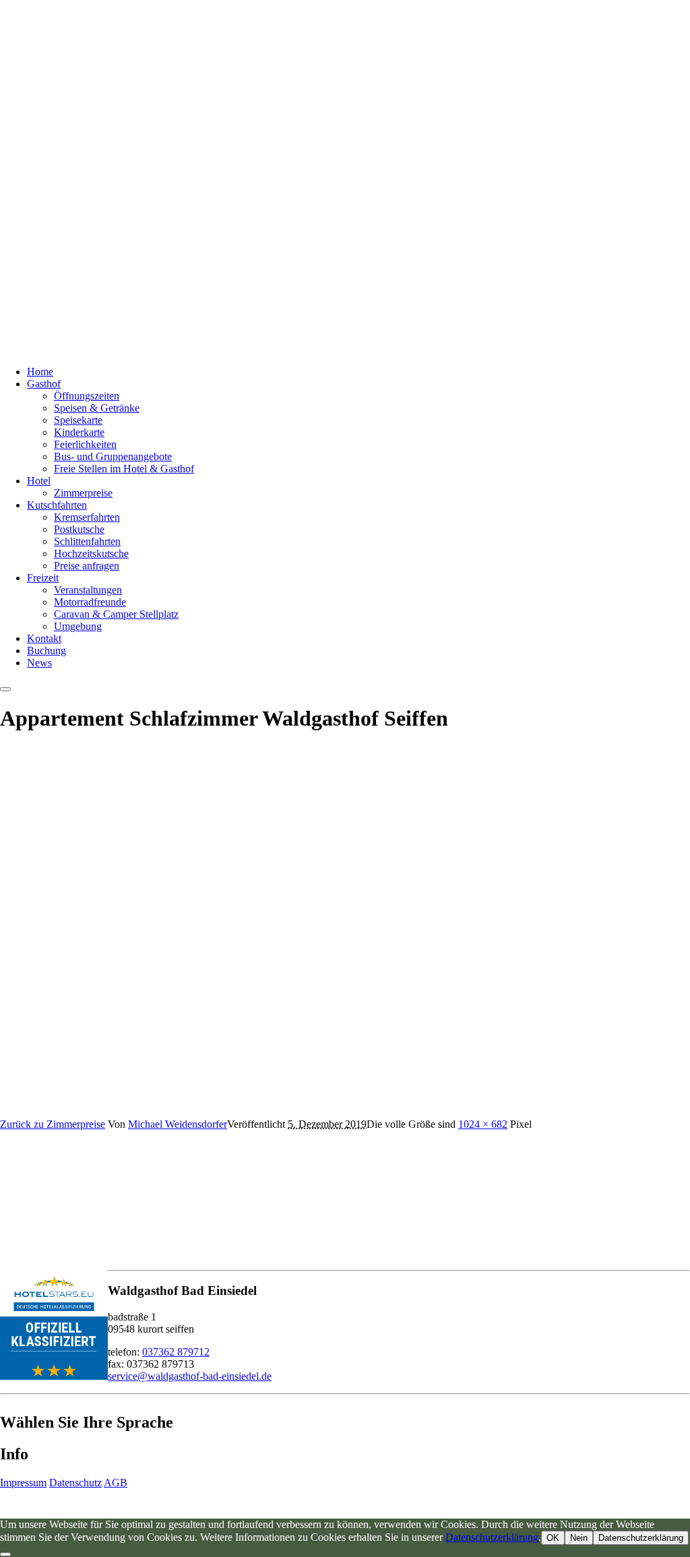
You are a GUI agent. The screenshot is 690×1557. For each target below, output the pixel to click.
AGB (115, 1482)
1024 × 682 (482, 1124)
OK (552, 1538)
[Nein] (5, 1554)
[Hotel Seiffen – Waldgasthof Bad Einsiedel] (168, 348)
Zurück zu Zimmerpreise (52, 1124)
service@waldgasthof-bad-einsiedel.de (190, 1376)
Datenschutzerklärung (491, 1537)
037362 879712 (176, 1352)
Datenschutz (75, 1482)
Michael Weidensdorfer (177, 1124)
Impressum (23, 1482)
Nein (579, 1538)
